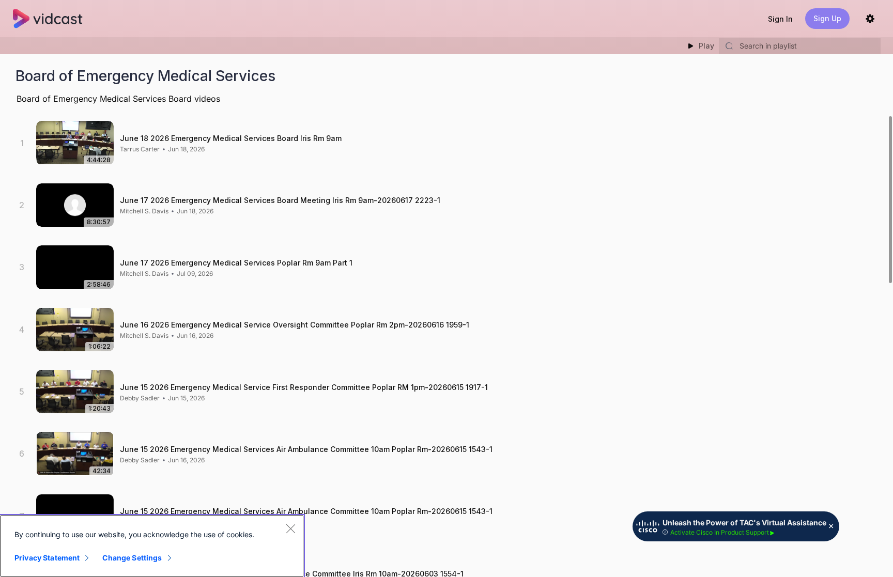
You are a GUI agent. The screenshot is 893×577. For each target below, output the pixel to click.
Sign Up (827, 18)
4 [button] (21, 329)
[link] (140, 149)
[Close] (290, 528)
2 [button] (21, 205)
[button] (780, 18)
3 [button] (21, 267)
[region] (152, 546)
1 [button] (22, 143)
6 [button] (21, 453)
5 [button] (21, 391)
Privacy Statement (47, 557)
